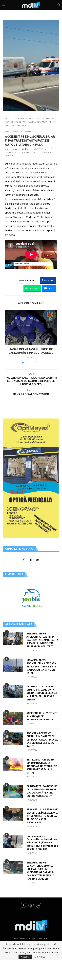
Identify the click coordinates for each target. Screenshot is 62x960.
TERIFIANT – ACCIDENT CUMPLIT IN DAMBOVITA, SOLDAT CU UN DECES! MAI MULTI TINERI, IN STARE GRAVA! (42, 693)
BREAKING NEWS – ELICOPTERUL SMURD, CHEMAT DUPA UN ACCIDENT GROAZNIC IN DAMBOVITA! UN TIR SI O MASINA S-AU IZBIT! (40, 870)
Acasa (8, 118)
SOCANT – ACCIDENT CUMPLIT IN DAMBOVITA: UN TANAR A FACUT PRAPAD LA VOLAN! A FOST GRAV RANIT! (42, 739)
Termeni (43, 938)
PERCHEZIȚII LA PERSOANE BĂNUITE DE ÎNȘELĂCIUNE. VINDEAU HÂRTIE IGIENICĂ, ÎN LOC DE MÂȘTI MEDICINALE (42, 816)
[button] (8, 336)
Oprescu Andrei (20, 149)
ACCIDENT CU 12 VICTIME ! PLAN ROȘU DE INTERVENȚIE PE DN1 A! (41, 716)
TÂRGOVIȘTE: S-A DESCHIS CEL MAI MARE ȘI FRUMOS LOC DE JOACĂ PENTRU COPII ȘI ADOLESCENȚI (41, 791)
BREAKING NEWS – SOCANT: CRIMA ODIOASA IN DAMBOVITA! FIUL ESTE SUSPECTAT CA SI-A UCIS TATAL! (41, 666)
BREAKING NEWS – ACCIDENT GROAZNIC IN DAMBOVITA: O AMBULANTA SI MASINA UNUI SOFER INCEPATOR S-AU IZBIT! (42, 640)
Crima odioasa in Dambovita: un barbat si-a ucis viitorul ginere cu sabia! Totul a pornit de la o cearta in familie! (42, 842)
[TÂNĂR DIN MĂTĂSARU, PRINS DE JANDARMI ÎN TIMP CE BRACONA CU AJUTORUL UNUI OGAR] (31, 327)
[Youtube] (31, 905)
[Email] (38, 905)
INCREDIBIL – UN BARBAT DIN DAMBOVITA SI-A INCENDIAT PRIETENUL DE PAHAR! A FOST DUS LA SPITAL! (41, 766)
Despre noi (20, 938)
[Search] (58, 5)
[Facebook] (23, 905)
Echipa (32, 938)
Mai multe (39, 957)
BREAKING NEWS (26, 118)
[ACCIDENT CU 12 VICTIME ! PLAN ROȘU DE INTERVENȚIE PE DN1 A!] (13, 718)
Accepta (25, 956)
